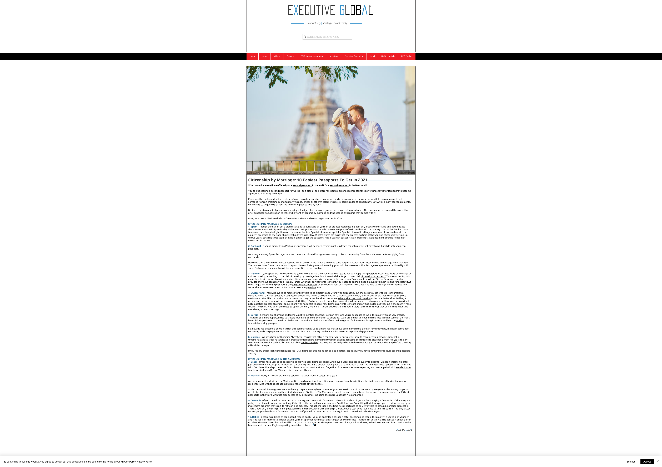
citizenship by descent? (373, 276)
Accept (647, 461)
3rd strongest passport (304, 284)
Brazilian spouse (351, 361)
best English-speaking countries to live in (289, 425)
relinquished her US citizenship (354, 298)
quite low (311, 287)
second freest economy (321, 403)
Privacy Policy (144, 461)
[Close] (658, 461)
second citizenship (345, 212)
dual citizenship (309, 342)
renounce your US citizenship (296, 350)
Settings (631, 461)
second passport (302, 185)
